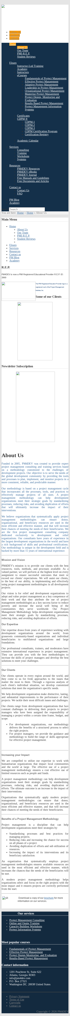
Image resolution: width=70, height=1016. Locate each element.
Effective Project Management (26, 952)
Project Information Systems (25, 929)
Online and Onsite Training (24, 923)
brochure (49, 898)
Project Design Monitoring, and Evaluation (33, 955)
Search (5, 209)
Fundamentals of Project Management (30, 949)
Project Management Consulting (27, 920)
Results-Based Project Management (28, 958)
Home (20, 212)
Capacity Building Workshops (25, 926)
